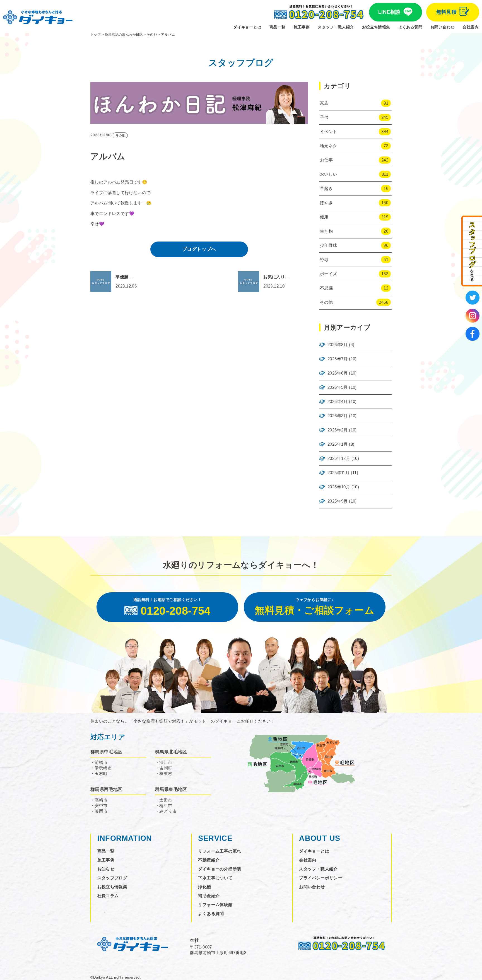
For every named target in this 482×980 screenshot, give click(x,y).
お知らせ (106, 868)
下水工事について (215, 877)
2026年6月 (337, 373)
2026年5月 (337, 387)
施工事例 (302, 27)
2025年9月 (337, 501)
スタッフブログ (112, 877)
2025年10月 (338, 486)
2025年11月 (338, 472)
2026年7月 (337, 358)
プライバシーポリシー (320, 877)
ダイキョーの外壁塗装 (219, 868)
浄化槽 (204, 886)
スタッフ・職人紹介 (336, 27)
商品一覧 (277, 27)
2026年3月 (337, 415)
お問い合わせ (442, 27)
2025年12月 (338, 458)
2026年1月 (337, 444)
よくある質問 (410, 27)
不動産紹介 (209, 860)
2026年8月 (337, 344)
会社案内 (470, 27)
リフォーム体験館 (215, 904)
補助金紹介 (209, 895)
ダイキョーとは (247, 27)
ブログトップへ (199, 249)
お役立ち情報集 (376, 27)
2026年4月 (337, 401)
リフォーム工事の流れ (219, 851)
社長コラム (108, 895)
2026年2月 (337, 430)
